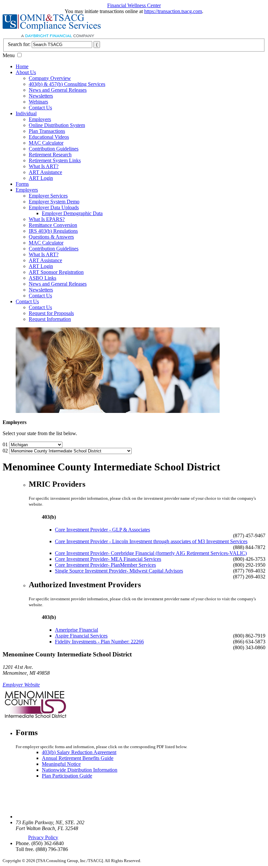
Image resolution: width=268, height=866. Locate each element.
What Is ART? (44, 166)
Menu (9, 55)
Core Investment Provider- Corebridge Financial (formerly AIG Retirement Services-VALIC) (151, 553)
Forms (22, 184)
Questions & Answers (51, 237)
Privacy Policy (43, 837)
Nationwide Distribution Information (79, 770)
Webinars (38, 101)
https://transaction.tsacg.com (173, 11)
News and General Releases (58, 90)
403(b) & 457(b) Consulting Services (67, 84)
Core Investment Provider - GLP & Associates (102, 529)
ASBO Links (42, 278)
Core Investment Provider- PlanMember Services (105, 565)
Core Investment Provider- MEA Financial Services (108, 559)
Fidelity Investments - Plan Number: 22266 (99, 641)
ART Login (41, 178)
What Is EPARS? (47, 219)
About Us (26, 72)
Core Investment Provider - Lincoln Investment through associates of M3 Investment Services (151, 541)
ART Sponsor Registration (56, 272)
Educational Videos (49, 137)
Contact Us (40, 107)
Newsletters (41, 96)
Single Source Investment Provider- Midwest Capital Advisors (119, 571)
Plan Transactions (47, 131)
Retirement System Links (55, 160)
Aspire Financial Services (81, 635)
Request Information (50, 319)
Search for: (19, 44)
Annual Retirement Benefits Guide (77, 758)
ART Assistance (45, 172)
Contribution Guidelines (53, 148)
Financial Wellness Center (134, 5)
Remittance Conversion (53, 225)
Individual (26, 113)
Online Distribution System (57, 125)
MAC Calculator (46, 143)
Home (22, 66)
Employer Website (21, 684)
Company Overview (50, 78)
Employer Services (48, 195)
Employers (40, 119)
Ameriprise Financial (76, 630)
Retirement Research (50, 154)
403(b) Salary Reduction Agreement (79, 752)
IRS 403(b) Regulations (53, 231)
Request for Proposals (51, 313)
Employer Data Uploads (54, 207)
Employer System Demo (54, 201)
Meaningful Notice (61, 764)
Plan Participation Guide (67, 776)
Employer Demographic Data (72, 213)
